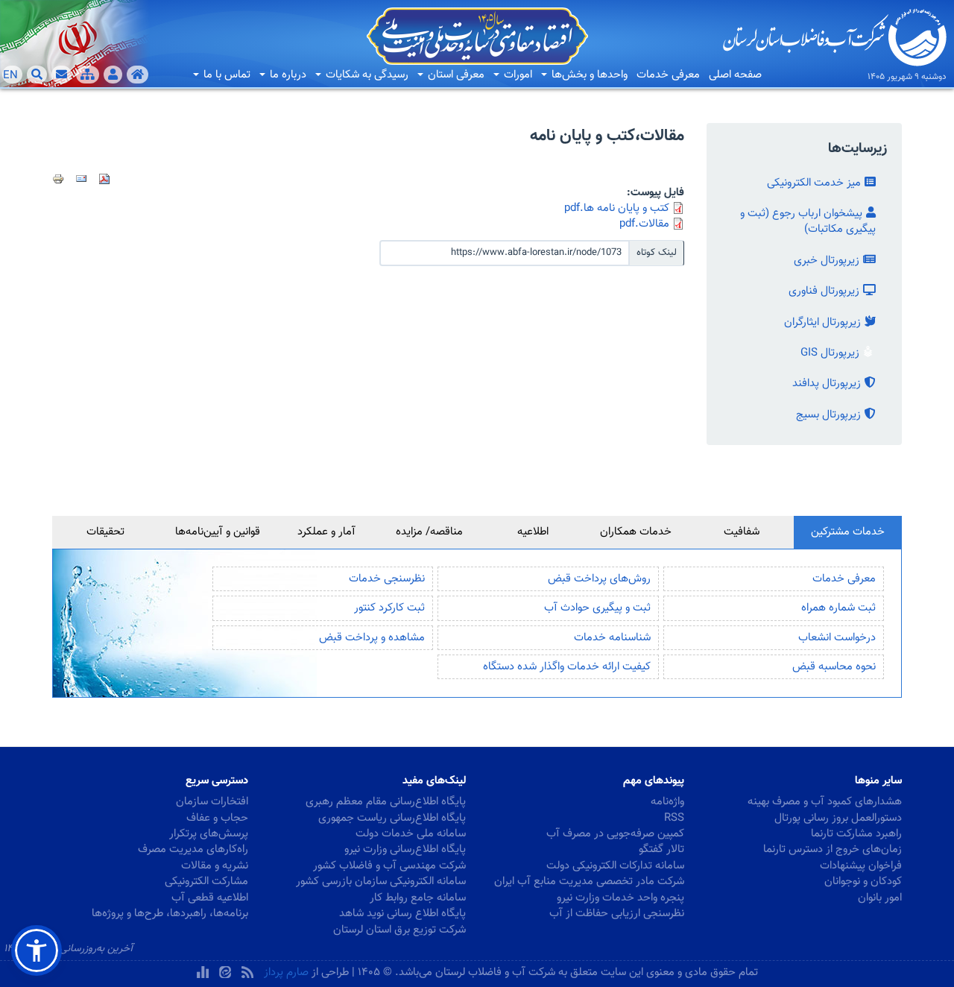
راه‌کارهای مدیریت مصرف (193, 849)
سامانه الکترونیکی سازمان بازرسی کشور (381, 881)
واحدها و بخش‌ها (588, 74)
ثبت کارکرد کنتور (389, 608)
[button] (36, 950)
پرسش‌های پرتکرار (208, 834)
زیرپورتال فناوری (824, 291)
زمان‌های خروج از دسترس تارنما (832, 849)
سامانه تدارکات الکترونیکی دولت (615, 866)
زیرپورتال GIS (829, 353)
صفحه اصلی (735, 74)
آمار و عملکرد (326, 531)
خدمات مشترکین (848, 531)
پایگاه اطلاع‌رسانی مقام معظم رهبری (386, 802)
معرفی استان (454, 74)
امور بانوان (880, 898)
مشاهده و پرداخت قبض (372, 637)
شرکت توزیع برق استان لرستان (399, 930)
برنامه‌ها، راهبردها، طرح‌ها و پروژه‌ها (170, 913)
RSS (674, 818)
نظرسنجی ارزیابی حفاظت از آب (616, 913)
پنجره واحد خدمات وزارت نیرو (620, 898)
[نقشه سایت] (87, 74)
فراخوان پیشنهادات (861, 866)
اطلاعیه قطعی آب (209, 898)
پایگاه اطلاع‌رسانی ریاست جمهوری (392, 818)
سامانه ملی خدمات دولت (411, 834)
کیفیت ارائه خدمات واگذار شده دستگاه (567, 666)
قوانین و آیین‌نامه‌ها (217, 531)
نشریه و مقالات (214, 866)
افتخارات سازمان (212, 802)
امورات (516, 74)
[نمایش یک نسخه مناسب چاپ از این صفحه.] (58, 179)
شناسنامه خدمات (612, 637)
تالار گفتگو (661, 849)
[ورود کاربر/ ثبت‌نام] (113, 74)
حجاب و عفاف (217, 818)
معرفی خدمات (668, 74)
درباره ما (286, 74)
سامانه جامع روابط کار (418, 898)
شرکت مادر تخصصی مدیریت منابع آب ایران (589, 881)
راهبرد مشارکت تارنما (856, 834)
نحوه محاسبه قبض (834, 666)
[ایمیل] (61, 74)
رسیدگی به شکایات (365, 74)
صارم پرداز (286, 972)
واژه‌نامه (667, 802)
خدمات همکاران (636, 531)
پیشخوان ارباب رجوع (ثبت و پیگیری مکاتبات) (808, 221)
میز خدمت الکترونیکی (814, 183)
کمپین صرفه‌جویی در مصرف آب (615, 834)
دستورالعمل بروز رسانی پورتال (838, 818)
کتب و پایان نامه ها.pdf (616, 208)
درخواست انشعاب (837, 637)
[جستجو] (37, 74)
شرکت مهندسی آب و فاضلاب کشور (389, 866)
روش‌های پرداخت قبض (599, 578)
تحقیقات (105, 531)
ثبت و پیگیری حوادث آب (597, 608)
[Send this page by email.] (81, 179)
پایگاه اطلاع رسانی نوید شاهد (402, 913)
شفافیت (741, 531)
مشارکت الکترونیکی (206, 881)
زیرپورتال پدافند (826, 383)
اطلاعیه (533, 531)
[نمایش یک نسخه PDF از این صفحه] (104, 179)
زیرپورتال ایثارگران (822, 322)
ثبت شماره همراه (838, 608)
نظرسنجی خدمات (387, 578)
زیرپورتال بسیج (828, 414)
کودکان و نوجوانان (863, 881)
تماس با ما (225, 74)
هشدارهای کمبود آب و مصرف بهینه (825, 802)
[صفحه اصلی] (137, 74)
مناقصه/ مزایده (429, 531)
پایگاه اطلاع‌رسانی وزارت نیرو (405, 849)
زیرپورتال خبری (826, 260)
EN (10, 75)
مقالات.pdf (644, 224)
